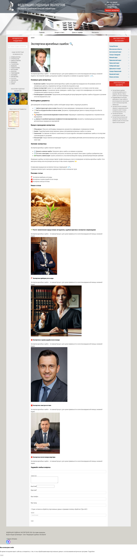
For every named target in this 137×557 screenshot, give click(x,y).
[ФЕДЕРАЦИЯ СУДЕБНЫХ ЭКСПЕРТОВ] (10, 10)
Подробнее (91, 551)
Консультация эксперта (119, 84)
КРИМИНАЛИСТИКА (16, 57)
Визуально (33, 475)
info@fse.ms (112, 7)
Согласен (2, 555)
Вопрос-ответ (59, 32)
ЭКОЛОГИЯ (13, 71)
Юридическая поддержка (17, 39)
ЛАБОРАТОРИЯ (14, 80)
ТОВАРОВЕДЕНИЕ (15, 73)
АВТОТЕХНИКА (14, 69)
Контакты (95, 32)
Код (35, 475)
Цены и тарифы (77, 32)
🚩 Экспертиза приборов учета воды (41, 177)
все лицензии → (12, 128)
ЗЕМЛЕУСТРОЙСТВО (16, 60)
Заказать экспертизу (112, 10)
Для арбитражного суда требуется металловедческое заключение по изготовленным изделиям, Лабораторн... (121, 101)
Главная (41, 32)
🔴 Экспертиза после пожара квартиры (43, 457)
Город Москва (113, 46)
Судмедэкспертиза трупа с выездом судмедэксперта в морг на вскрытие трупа (54, 169)
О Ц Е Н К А (13, 78)
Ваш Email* (34, 486)
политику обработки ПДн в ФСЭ (78, 509)
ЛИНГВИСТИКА (14, 76)
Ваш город (34, 503)
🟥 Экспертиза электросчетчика (40, 181)
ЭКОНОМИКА (14, 75)
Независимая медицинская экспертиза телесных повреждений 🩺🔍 (51, 167)
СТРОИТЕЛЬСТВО (15, 59)
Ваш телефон (34, 496)
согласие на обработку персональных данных (49, 509)
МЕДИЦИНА (14, 66)
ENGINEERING (14, 62)
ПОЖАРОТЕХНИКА (15, 67)
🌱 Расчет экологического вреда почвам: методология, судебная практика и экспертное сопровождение (63, 230)
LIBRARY (33, 37)
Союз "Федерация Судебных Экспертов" (34, 534)
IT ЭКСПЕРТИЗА (14, 64)
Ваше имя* (34, 490)
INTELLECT (13, 82)
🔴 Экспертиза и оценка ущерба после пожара (44, 179)
